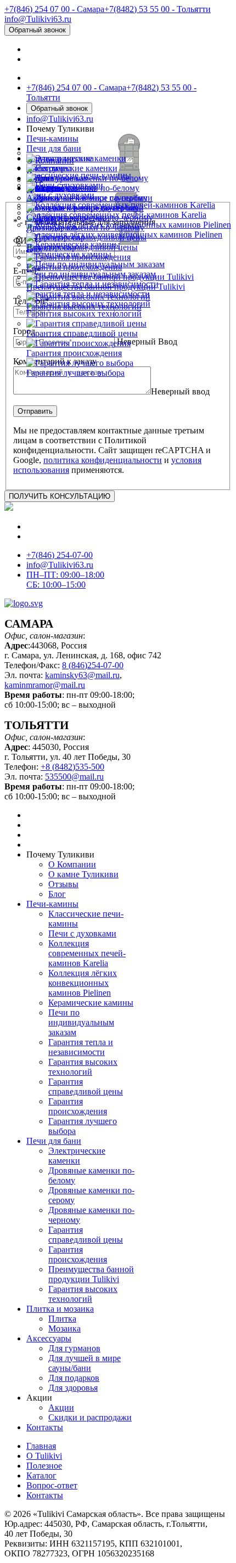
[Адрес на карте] (118, 781)
